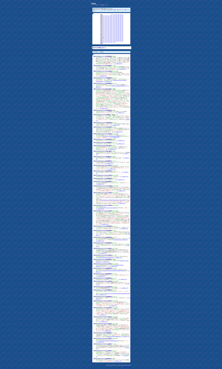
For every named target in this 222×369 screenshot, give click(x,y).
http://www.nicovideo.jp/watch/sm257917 (108, 207)
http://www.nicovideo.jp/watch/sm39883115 (109, 340)
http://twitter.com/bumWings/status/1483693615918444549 (114, 270)
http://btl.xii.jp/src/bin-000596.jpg (118, 85)
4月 (108, 15)
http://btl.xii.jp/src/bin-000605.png (113, 336)
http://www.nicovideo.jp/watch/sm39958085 (111, 136)
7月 (113, 14)
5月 (110, 15)
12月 (122, 14)
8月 (115, 14)
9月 (116, 14)
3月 (106, 15)
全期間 (101, 43)
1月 (103, 15)
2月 (105, 15)
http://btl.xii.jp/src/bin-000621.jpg (120, 239)
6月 (111, 14)
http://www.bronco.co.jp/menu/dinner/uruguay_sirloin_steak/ (112, 199)
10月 (118, 14)
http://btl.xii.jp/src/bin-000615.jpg (106, 257)
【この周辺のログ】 (118, 63)
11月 (120, 14)
